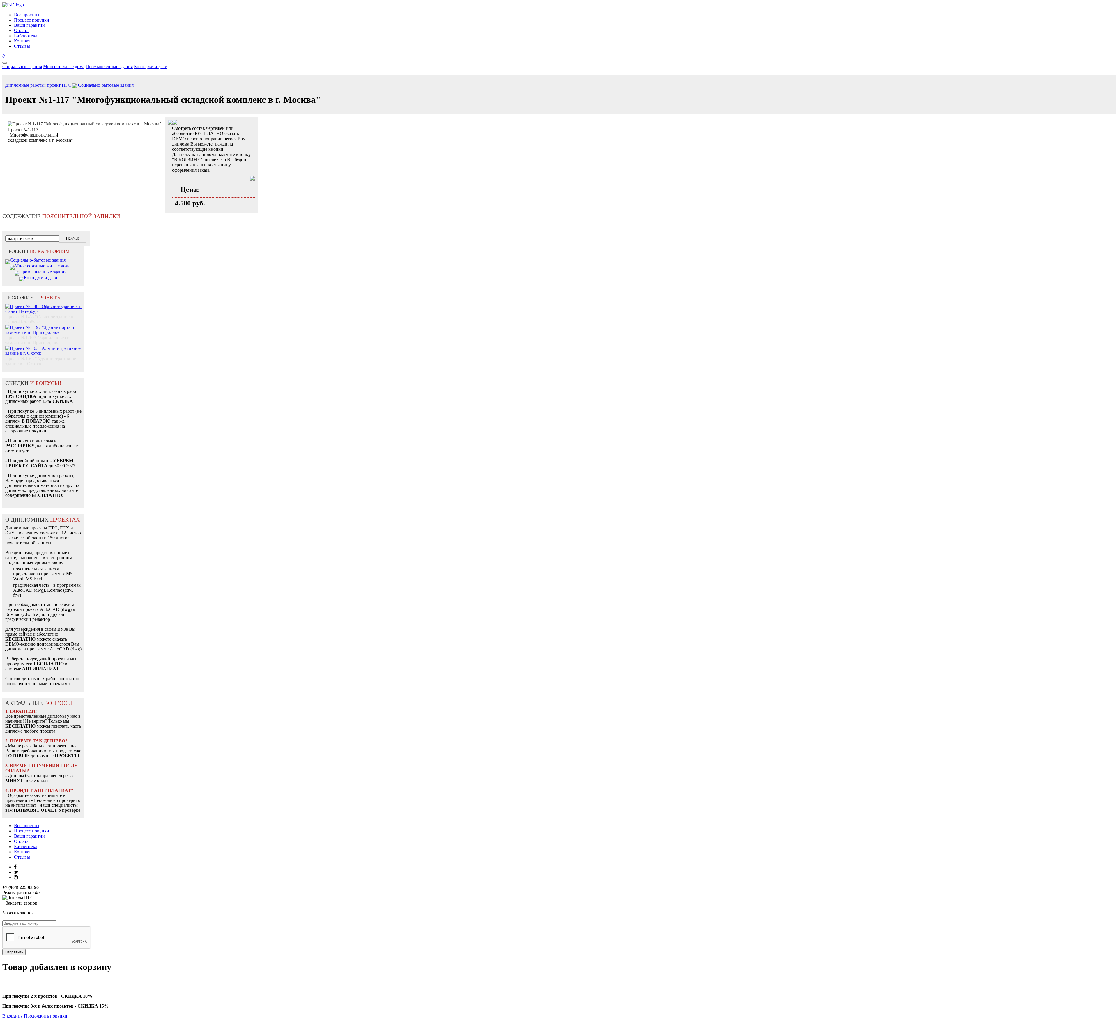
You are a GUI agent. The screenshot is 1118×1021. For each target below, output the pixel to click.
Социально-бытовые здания (106, 85)
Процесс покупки (31, 830)
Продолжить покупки (45, 1015)
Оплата (21, 841)
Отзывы (22, 857)
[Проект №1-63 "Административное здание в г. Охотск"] (43, 347)
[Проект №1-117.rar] (175, 122)
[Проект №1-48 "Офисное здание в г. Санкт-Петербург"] (43, 305)
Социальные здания (22, 66)
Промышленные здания (109, 66)
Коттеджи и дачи (150, 66)
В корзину (12, 1015)
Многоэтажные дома (63, 66)
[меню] (4, 63)
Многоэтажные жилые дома (42, 265)
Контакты (23, 851)
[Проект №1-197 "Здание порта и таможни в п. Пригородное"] (43, 326)
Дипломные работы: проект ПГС (38, 85)
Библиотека (25, 846)
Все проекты (26, 825)
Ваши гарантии (29, 836)
